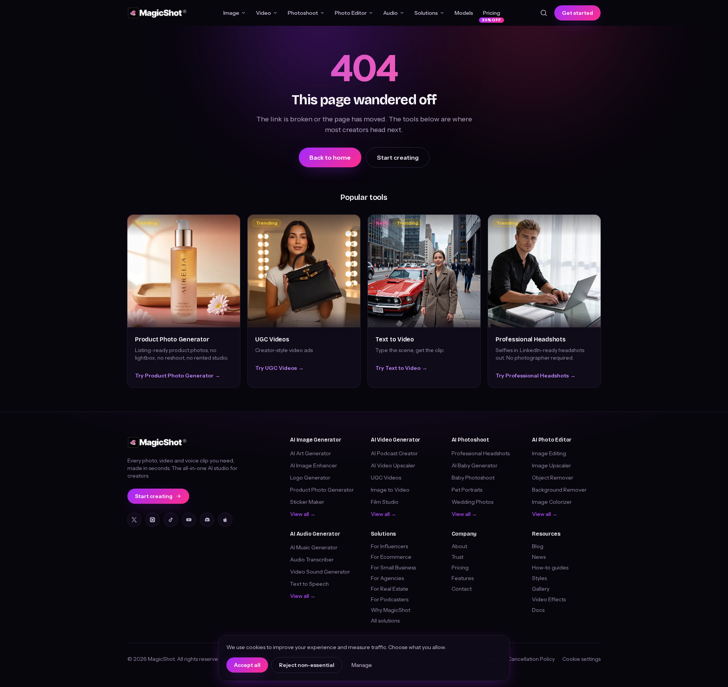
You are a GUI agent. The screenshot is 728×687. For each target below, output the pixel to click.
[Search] (543, 12)
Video (263, 12)
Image (231, 12)
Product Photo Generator (172, 339)
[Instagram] (152, 520)
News (539, 556)
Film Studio (385, 501)
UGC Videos (272, 339)
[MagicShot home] (157, 13)
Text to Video (394, 339)
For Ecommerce (391, 556)
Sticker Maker (307, 501)
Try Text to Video (401, 368)
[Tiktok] (170, 520)
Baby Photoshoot (473, 477)
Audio (390, 12)
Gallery (540, 588)
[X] (134, 520)
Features (463, 578)
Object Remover (552, 477)
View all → (302, 514)
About (459, 546)
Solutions (426, 12)
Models (464, 12)
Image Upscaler (551, 465)
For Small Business (393, 567)
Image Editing (549, 453)
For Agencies (387, 578)
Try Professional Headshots (536, 375)
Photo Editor (351, 12)
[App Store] (225, 520)
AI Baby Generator (474, 465)
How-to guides (550, 567)
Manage (361, 665)
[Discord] (207, 520)
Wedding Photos (472, 501)
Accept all (247, 665)
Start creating (398, 157)
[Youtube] (189, 520)
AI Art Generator (310, 453)
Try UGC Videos (279, 368)
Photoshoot (303, 12)
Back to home (330, 157)
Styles (539, 578)
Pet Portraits (467, 489)
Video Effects (549, 599)
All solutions (385, 620)
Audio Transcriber (312, 559)
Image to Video (390, 489)
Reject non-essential (306, 665)
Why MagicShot (390, 610)
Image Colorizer (552, 501)
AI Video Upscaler (393, 465)
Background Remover (559, 489)
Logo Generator (310, 477)
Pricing (491, 14)
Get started (577, 12)
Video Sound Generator (320, 571)
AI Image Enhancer (313, 465)
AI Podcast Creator (394, 453)
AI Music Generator (313, 547)
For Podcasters (389, 599)
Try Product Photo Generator (177, 375)
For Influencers (389, 546)
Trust (457, 556)
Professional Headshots (531, 339)
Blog (537, 546)
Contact (462, 588)
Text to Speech (309, 583)
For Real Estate (389, 588)
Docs (538, 610)
